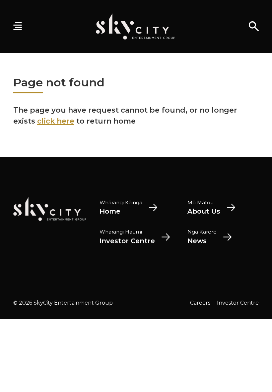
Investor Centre (238, 303)
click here (55, 121)
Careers (200, 303)
